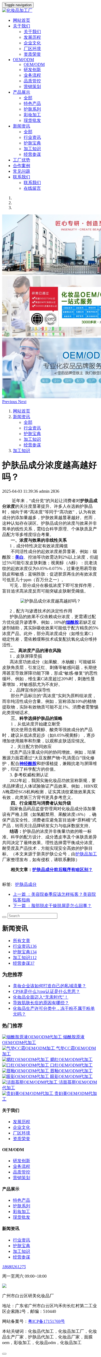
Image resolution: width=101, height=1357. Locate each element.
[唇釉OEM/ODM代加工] (26, 1071)
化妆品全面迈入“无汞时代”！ (40, 997)
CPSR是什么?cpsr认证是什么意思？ (46, 991)
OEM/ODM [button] (23, 59)
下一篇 (52, 905)
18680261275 (14, 1266)
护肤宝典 (32, 143)
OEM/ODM (34, 64)
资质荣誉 (32, 54)
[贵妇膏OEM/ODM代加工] (28, 1093)
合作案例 (21, 165)
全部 (28, 98)
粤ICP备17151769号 (46, 1321)
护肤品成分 (26, 884)
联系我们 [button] (21, 177)
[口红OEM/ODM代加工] (26, 1065)
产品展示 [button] (21, 92)
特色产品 (32, 103)
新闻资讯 (21, 416)
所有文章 (21, 940)
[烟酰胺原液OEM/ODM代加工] (32, 1037)
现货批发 (32, 120)
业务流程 (32, 75)
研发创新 (32, 69)
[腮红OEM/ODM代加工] (26, 1059)
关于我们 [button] (21, 26)
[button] (10, 401)
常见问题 (21, 171)
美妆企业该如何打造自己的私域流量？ (49, 986)
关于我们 (32, 31)
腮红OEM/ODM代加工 (71, 1059)
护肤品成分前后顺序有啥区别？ (62, 869)
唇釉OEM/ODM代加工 (71, 1071)
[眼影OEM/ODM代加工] (26, 1076)
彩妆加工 (32, 114)
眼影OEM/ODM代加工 (71, 1076)
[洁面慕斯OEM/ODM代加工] (30, 1082)
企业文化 (32, 43)
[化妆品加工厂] (50, 10)
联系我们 (32, 182)
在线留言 (32, 188)
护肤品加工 (86, 854)
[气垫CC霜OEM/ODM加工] (29, 1048)
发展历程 (32, 37)
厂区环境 (32, 48)
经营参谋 (32, 154)
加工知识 (32, 148)
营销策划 (32, 86)
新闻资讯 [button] (21, 126)
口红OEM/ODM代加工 (71, 1065)
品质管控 (32, 81)
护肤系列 (32, 109)
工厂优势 (21, 160)
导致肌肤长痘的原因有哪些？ (41, 1002)
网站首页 (21, 20)
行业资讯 (32, 137)
